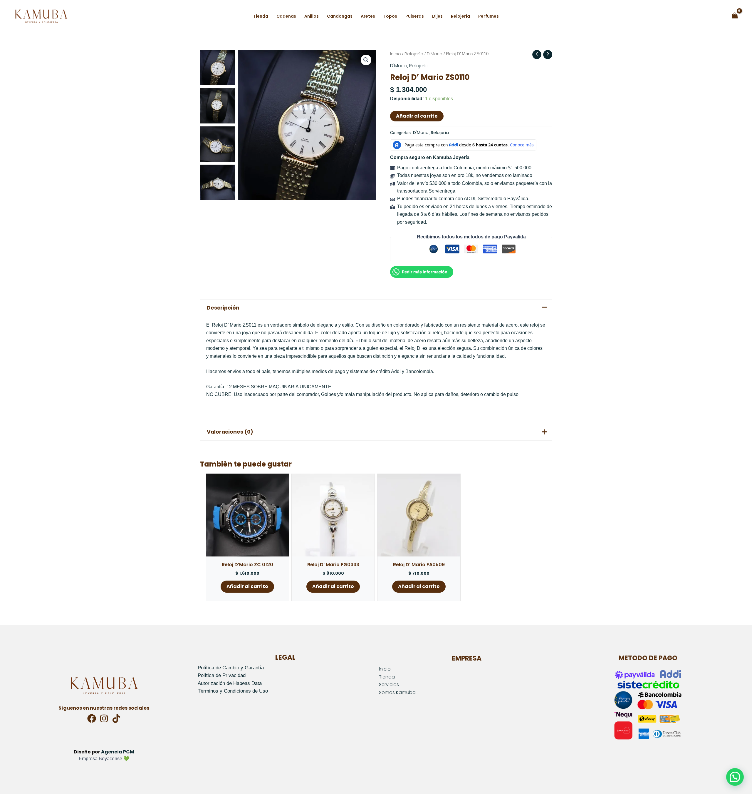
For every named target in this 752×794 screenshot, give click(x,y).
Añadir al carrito (417, 116)
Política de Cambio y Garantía (231, 668)
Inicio (395, 54)
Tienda (387, 676)
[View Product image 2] (217, 106)
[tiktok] (116, 718)
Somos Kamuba (397, 692)
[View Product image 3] (217, 144)
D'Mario (434, 54)
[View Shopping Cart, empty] (734, 16)
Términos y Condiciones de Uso (233, 691)
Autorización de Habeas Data (230, 683)
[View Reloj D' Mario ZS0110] (217, 68)
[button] (366, 60)
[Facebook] (91, 718)
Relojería (413, 54)
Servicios (389, 684)
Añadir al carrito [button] (247, 586)
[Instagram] (104, 718)
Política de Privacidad (222, 675)
